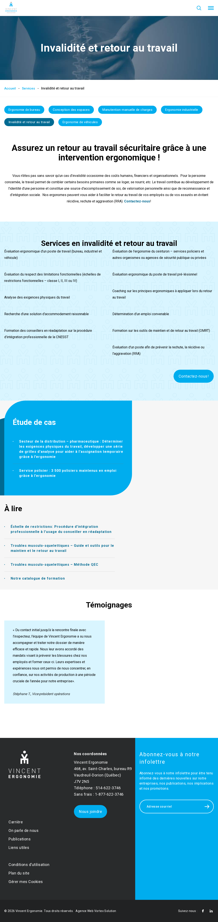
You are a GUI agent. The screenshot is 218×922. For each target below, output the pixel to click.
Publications (20, 839)
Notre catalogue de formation (38, 578)
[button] (211, 8)
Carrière (16, 822)
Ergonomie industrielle (181, 110)
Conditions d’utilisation (29, 864)
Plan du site (19, 873)
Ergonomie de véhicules (80, 122)
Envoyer (207, 806)
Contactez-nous (137, 201)
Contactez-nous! (194, 376)
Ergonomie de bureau (24, 110)
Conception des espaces (71, 110)
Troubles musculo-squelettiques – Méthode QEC (54, 565)
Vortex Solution (105, 911)
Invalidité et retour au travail (29, 122)
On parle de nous (24, 830)
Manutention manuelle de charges (127, 110)
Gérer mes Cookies (26, 881)
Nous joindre (90, 811)
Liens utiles (19, 847)
